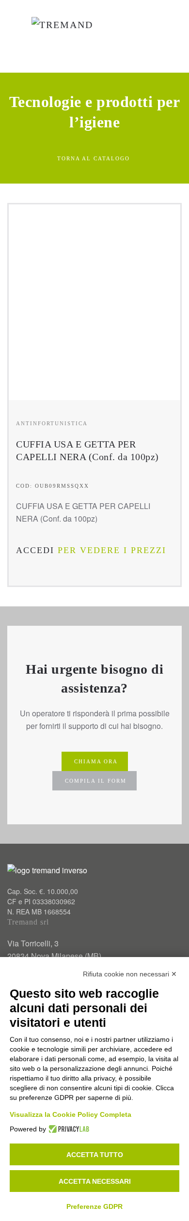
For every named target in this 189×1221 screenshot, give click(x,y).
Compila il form (95, 781)
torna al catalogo (93, 158)
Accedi (35, 550)
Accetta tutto (94, 1155)
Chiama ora (96, 761)
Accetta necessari (95, 1181)
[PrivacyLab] (67, 1129)
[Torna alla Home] (67, 36)
